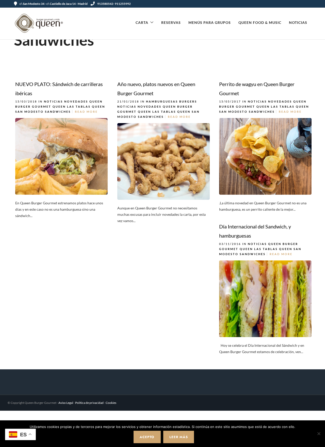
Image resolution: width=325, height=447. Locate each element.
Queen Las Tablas (72, 106)
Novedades (76, 101)
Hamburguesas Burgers (171, 101)
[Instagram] (303, 4)
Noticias (298, 22)
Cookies (111, 403)
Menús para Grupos (209, 22)
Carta (142, 22)
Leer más (178, 437)
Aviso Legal (65, 403)
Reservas (171, 22)
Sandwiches (58, 111)
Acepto (147, 437)
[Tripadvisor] (309, 4)
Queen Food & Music (259, 22)
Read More (86, 111)
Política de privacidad (89, 403)
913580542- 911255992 (114, 4)
